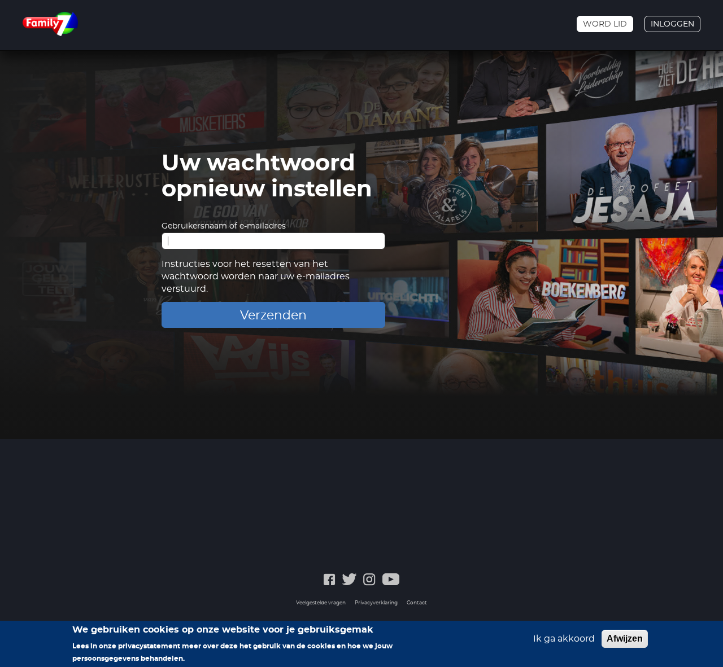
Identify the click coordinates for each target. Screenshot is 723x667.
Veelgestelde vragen (321, 602)
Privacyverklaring (376, 602)
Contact (417, 602)
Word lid (605, 24)
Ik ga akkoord (564, 638)
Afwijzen (625, 638)
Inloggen (672, 24)
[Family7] (50, 24)
